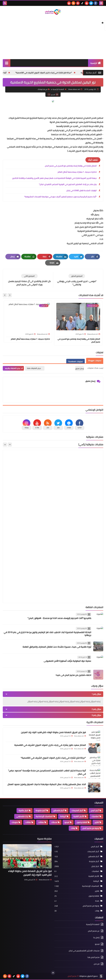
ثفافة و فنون (82, 822)
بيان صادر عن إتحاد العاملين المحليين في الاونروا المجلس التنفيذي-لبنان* (68, 184)
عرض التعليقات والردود (12, 368)
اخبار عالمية (23, 810)
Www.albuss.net (44, 879)
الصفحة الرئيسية (58, 89)
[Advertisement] (53, 37)
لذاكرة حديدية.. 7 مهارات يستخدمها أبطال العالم (77, 172)
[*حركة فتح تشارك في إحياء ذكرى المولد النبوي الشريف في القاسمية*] (94, 761)
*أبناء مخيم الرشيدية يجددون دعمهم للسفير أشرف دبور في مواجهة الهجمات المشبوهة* (60, 196)
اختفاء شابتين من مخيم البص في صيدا (73, 675)
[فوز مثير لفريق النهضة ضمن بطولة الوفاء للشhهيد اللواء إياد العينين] (94, 735)
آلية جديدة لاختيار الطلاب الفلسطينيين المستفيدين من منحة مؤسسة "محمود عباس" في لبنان (47, 772)
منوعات (15, 822)
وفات (73, 828)
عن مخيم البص (94, 931)
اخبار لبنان (95, 866)
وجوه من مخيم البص (90, 828)
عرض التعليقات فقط (34, 368)
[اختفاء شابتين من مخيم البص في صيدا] (98, 675)
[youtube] (87, 3)
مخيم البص (72, 976)
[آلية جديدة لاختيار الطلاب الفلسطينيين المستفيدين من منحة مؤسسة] (94, 774)
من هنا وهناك (42, 89)
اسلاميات (95, 816)
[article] (29, 280)
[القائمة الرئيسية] (6, 63)
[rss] (73, 3)
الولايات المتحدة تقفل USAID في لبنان (81, 190)
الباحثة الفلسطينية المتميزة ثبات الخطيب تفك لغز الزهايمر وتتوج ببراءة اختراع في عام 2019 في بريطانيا (47, 633)
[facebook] (95, 3)
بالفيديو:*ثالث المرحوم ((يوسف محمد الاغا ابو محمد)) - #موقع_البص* (59, 618)
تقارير (97, 822)
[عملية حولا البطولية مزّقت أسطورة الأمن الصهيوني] (98, 660)
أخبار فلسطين (58, 810)
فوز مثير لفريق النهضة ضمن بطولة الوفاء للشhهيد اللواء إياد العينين (53, 732)
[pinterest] (78, 3)
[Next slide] (5, 295)
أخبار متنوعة (41, 810)
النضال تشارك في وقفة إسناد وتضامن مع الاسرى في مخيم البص (71, 166)
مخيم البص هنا (94, 957)
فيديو (67, 822)
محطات (54, 822)
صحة (97, 901)
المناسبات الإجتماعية (44, 816)
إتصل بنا (96, 937)
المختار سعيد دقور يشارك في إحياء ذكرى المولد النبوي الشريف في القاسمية (50, 745)
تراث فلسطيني (22, 816)
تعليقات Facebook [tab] (75, 361)
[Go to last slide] (10, 295)
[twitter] (91, 3)
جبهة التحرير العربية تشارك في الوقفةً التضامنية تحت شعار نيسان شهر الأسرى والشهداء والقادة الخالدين (54, 178)
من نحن (97, 964)
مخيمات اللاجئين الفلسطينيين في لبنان (84, 950)
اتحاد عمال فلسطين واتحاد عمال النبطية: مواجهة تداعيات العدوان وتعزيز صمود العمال (46, 784)
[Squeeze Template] (101, 976)
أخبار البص (95, 810)
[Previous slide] (10, 445)
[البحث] (5, 3)
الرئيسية (93, 63)
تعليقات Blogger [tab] (94, 360)
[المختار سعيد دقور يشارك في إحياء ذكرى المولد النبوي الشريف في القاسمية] (94, 748)
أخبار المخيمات (77, 810)
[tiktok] (82, 3)
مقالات (28, 822)
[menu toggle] (101, 3)
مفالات (41, 822)
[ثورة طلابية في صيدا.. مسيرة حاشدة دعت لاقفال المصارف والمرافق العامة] (98, 646)
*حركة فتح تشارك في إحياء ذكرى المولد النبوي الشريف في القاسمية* (68, 72)
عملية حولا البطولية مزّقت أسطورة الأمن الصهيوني (67, 661)
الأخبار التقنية (78, 816)
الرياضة (63, 816)
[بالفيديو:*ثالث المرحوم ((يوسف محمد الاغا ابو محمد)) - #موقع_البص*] (98, 618)
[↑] (53, 973)
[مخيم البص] (53, 12)
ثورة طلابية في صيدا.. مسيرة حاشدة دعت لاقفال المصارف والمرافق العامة (57, 647)
